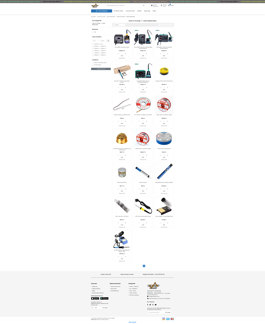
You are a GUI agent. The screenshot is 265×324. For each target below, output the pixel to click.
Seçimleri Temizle (101, 69)
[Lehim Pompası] (143, 172)
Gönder (106, 307)
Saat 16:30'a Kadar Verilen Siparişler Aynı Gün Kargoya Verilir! (193, 1)
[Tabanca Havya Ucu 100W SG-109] (122, 105)
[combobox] (92, 307)
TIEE (95, 32)
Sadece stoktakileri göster (100, 62)
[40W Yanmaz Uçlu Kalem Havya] (143, 206)
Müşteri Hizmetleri (153, 274)
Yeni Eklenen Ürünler (118, 11)
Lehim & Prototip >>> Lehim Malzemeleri (98, 24)
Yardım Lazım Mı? (106, 274)
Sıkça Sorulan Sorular (127, 274)
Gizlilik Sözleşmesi (96, 288)
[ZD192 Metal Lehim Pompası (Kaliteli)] (164, 172)
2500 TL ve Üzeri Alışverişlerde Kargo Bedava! (150, 1)
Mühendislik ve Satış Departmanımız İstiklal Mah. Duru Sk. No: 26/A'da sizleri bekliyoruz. (97, 1)
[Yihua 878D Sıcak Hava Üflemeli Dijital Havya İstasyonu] (143, 37)
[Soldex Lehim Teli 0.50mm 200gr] (164, 105)
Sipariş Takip (147, 11)
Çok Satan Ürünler (130, 11)
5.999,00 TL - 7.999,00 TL (100, 50)
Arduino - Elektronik (134, 286)
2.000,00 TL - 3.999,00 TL (100, 46)
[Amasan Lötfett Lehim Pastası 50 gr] (164, 71)
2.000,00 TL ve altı (98, 44)
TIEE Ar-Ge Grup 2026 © (52, 1)
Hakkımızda (94, 286)
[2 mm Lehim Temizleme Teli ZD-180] (143, 105)
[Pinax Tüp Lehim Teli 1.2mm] (122, 206)
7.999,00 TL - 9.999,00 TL (100, 53)
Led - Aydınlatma (133, 288)
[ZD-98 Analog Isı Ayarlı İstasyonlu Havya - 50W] (122, 240)
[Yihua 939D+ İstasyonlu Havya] (122, 37)
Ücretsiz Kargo (97, 65)
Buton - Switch (133, 290)
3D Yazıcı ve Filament (134, 295)
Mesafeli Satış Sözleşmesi (98, 293)
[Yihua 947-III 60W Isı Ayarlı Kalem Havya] (122, 71)
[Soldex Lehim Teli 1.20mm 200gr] (143, 139)
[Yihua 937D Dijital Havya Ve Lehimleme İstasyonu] (143, 71)
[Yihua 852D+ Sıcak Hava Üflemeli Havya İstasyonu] (164, 37)
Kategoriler (131, 283)
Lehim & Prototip (133, 293)
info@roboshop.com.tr (154, 296)
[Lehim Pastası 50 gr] (122, 172)
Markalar (139, 11)
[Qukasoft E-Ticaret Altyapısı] (132, 322)
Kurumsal (94, 283)
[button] (171, 5)
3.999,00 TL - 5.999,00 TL (100, 48)
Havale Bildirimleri (115, 290)
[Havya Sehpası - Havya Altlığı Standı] (164, 206)
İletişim (154, 11)
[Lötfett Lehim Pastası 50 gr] (164, 139)
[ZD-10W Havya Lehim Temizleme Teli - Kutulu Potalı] (122, 139)
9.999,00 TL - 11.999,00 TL (100, 55)
